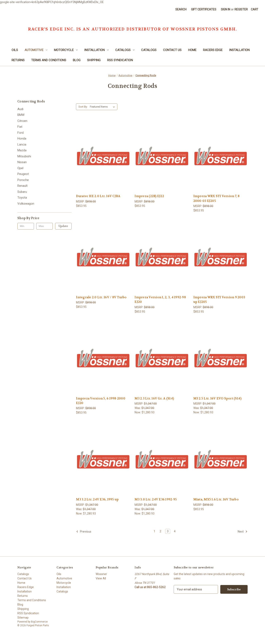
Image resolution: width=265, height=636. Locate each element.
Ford (20, 133)
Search (181, 9)
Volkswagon (25, 203)
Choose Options (103, 163)
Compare (101, 156)
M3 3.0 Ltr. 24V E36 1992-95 (156, 499)
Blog (77, 60)
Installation (94, 50)
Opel (20, 168)
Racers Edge (213, 50)
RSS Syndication (120, 60)
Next (241, 531)
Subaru (22, 192)
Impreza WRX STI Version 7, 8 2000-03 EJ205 (216, 198)
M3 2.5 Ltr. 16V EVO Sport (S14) (217, 398)
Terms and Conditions (48, 60)
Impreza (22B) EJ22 (149, 196)
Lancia (21, 144)
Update (63, 226)
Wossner (101, 574)
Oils (15, 50)
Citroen (22, 121)
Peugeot (23, 174)
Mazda (21, 150)
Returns (18, 60)
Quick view (100, 148)
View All (101, 578)
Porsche (23, 180)
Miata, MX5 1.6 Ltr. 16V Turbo (216, 499)
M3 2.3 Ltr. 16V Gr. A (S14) (154, 398)
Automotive (34, 50)
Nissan (22, 162)
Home (192, 50)
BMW (20, 115)
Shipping (94, 60)
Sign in (225, 9)
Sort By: (83, 106)
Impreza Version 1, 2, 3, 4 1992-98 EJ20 (160, 299)
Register (241, 9)
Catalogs (123, 50)
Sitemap (23, 617)
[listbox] (103, 107)
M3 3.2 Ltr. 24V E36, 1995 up (97, 499)
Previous (85, 531)
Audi (20, 109)
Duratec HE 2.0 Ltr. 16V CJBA (98, 196)
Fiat (19, 127)
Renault (22, 186)
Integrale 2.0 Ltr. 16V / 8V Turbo (101, 297)
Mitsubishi (24, 156)
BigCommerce (39, 621)
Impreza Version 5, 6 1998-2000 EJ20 (100, 400)
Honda (21, 138)
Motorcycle (64, 50)
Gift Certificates (203, 9)
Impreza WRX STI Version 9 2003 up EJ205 (219, 299)
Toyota (22, 197)
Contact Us (172, 50)
